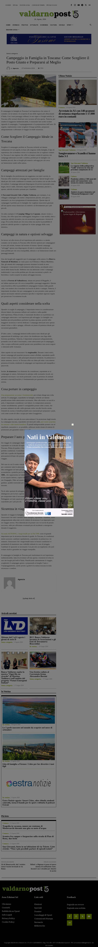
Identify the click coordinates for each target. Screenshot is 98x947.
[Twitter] (86, 5)
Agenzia (16, 68)
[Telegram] (82, 5)
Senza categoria (12, 53)
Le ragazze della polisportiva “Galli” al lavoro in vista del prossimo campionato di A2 (82, 168)
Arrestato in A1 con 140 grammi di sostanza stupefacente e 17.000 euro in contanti (77, 113)
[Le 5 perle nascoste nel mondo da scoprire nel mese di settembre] (29, 710)
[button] (90, 25)
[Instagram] (75, 5)
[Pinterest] (72, 67)
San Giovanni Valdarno (67, 150)
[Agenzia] (8, 68)
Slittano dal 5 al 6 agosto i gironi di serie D (13, 638)
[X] (67, 67)
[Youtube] (78, 5)
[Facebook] (71, 5)
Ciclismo (74, 189)
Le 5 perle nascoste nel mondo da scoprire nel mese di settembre (27, 728)
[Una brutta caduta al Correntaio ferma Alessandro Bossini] (43, 660)
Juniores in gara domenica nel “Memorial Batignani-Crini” (83, 193)
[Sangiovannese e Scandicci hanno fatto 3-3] (78, 134)
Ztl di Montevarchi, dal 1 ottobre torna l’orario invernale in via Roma (13, 867)
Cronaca (6, 823)
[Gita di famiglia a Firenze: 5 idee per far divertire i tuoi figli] (29, 747)
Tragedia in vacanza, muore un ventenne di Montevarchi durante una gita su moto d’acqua (24, 827)
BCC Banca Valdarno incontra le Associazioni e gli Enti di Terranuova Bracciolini (43, 640)
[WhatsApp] (83, 67)
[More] (89, 67)
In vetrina (33, 646)
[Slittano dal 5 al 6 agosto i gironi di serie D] (14, 626)
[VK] (78, 67)
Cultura (73, 176)
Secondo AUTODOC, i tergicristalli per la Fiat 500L (20, 534)
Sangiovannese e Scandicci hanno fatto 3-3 (77, 155)
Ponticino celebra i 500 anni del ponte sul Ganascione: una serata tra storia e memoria (83, 181)
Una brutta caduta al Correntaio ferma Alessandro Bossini (39, 674)
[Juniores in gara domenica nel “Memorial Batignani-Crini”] (64, 194)
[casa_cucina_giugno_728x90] (49, 39)
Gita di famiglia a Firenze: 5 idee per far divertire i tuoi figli (28, 765)
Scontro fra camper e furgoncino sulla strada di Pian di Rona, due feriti (28, 837)
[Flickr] (89, 5)
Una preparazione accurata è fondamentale (17, 395)
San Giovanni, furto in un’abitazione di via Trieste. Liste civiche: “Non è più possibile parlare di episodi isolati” (29, 847)
